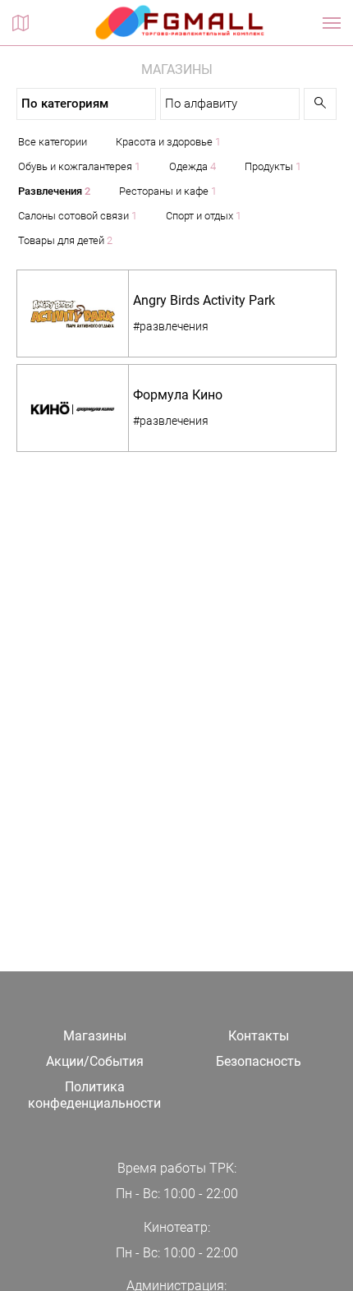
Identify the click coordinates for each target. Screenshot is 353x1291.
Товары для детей (65, 240)
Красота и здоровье (168, 142)
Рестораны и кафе (168, 191)
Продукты (273, 166)
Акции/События (95, 1061)
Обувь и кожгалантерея (79, 166)
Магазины (94, 1036)
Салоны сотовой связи (77, 216)
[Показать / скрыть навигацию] (331, 23)
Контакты (258, 1036)
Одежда (192, 166)
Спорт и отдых (203, 216)
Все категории (52, 142)
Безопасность (258, 1061)
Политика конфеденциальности (94, 1095)
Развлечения (54, 191)
